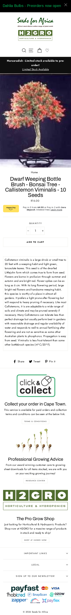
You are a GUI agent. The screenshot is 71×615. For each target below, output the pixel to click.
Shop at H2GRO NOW (35, 540)
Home (34, 172)
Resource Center (35, 480)
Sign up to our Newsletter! (35, 576)
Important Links (35, 553)
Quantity (35, 223)
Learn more (56, 209)
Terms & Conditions (35, 421)
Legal (35, 564)
